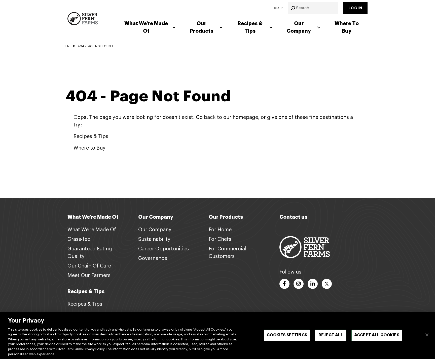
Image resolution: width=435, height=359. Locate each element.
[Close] (426, 334)
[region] (217, 335)
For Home (220, 229)
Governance (152, 258)
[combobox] (313, 8)
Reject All (330, 335)
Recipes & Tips (250, 27)
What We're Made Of (146, 27)
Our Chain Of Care (89, 265)
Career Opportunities (163, 248)
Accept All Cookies (376, 335)
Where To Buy (347, 27)
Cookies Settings (287, 335)
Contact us (293, 217)
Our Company (299, 27)
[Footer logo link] (304, 246)
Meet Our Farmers (89, 275)
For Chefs (220, 239)
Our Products (201, 27)
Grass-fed (79, 239)
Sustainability (154, 239)
